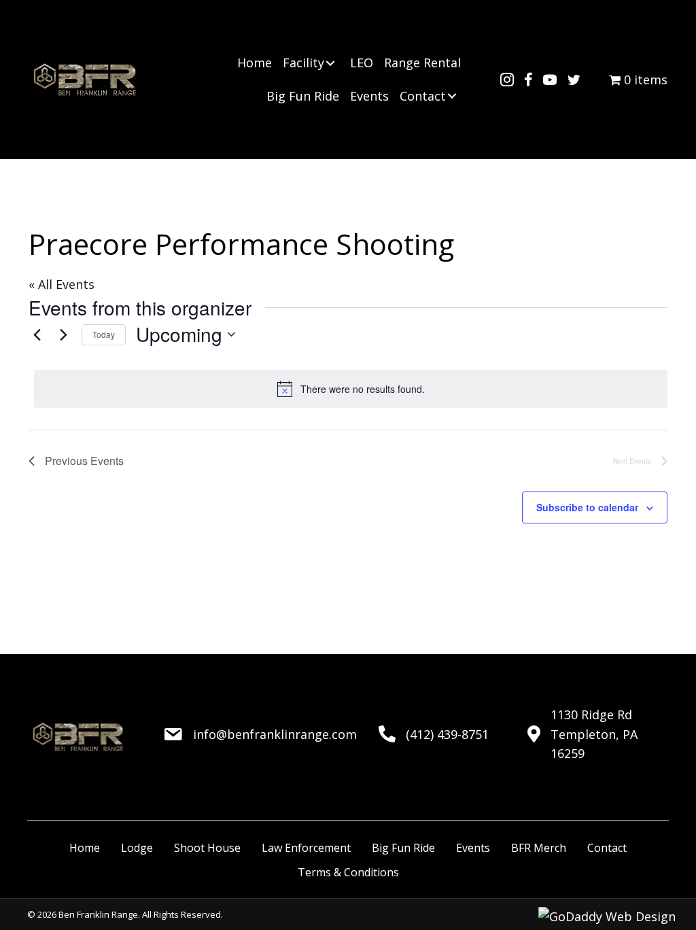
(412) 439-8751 (447, 734)
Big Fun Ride (403, 847)
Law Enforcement (306, 847)
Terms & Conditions (348, 872)
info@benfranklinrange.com (275, 734)
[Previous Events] (37, 334)
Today (103, 334)
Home (84, 847)
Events (473, 847)
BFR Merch (538, 847)
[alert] (350, 389)
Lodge (137, 847)
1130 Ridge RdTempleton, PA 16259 (594, 734)
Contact (607, 847)
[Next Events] (63, 334)
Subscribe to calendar (587, 507)
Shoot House (207, 847)
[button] (330, 63)
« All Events (61, 284)
